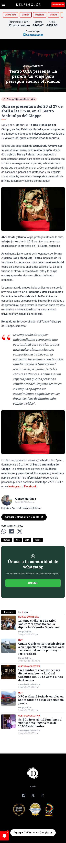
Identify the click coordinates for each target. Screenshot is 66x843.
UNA (27, 540)
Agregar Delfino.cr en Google (22, 517)
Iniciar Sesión (58, 4)
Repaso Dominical (28, 617)
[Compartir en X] (19, 531)
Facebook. (30, 486)
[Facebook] (23, 795)
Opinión (25, 15)
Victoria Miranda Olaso (29, 684)
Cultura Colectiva (33, 66)
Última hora (10, 15)
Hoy (20, 640)
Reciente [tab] (8, 612)
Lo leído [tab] (23, 612)
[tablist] (33, 612)
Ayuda (33, 786)
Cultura (53, 15)
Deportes (39, 15)
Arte (18, 540)
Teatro (38, 540)
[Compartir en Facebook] (11, 531)
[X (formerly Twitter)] (33, 795)
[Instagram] (42, 795)
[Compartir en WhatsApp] (3, 531)
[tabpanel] (33, 675)
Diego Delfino (24, 632)
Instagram (14, 486)
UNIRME (33, 583)
